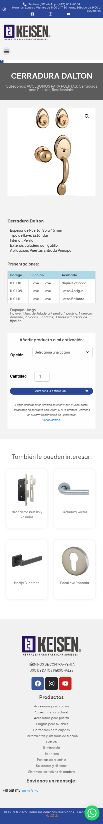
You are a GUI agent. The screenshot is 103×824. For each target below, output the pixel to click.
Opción (17, 355)
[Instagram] (51, 683)
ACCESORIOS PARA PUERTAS (52, 86)
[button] (6, 51)
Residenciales (63, 90)
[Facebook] (38, 683)
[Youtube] (65, 683)
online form (29, 790)
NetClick (52, 815)
